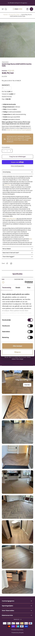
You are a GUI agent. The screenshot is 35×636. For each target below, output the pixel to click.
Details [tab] (18, 287)
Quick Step (7, 185)
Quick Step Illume (11, 218)
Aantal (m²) (5, 85)
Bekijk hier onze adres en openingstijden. (19, 130)
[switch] (30, 325)
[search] (6, 9)
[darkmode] (31, 9)
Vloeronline (19, 630)
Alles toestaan (17, 346)
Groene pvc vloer (14, 14)
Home (5, 14)
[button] (17, 157)
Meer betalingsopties (17, 166)
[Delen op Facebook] (7, 263)
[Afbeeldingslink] (17, 382)
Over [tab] (28, 287)
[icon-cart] (27, 9)
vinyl (30, 239)
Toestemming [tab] (6, 287)
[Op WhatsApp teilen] (11, 263)
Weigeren (17, 352)
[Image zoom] (17, 39)
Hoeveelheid (6, 147)
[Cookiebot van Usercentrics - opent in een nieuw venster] (25, 282)
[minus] (4, 150)
